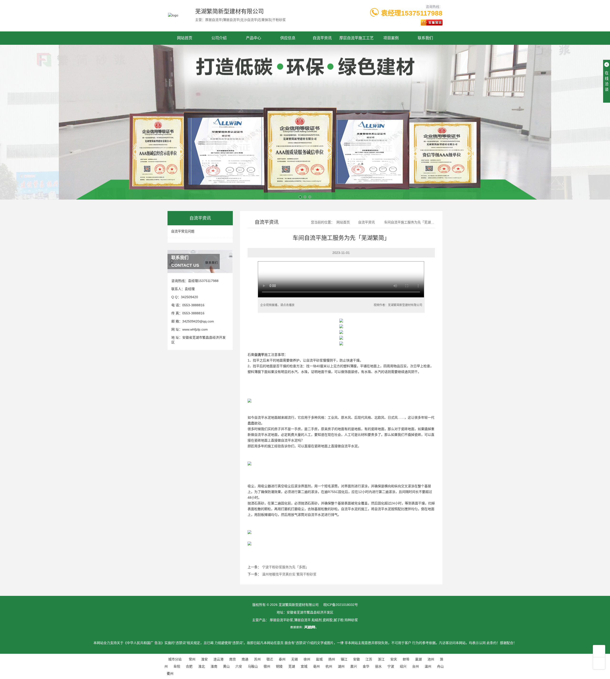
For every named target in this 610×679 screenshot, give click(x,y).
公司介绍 (219, 38)
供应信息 (287, 38)
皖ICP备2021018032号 (340, 605)
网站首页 (184, 38)
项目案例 (391, 38)
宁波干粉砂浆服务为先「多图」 (285, 567)
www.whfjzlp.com (195, 329)
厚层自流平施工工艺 (356, 38)
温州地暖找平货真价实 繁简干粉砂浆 (289, 574)
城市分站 (175, 659)
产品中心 (253, 38)
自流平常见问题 (182, 231)
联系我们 (425, 38)
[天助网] (305, 627)
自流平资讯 (322, 38)
